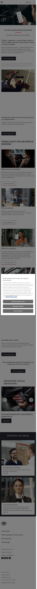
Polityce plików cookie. (11, 296)
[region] (18, 294)
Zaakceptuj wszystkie (18, 306)
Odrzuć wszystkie (18, 311)
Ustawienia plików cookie (18, 301)
